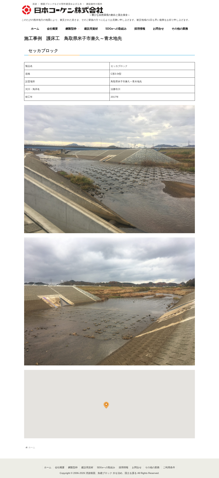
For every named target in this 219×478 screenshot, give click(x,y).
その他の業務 (152, 467)
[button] (106, 405)
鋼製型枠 (73, 467)
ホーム (47, 467)
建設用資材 (87, 467)
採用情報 (123, 467)
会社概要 (60, 467)
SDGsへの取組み (106, 467)
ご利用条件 (169, 467)
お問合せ (136, 467)
